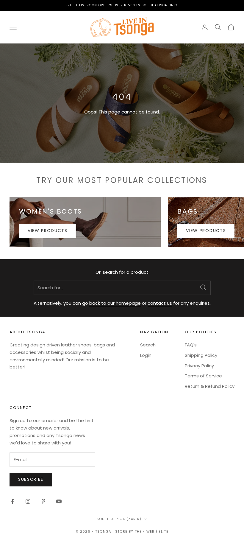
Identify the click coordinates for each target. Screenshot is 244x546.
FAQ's (191, 345)
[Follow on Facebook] (12, 501)
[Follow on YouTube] (59, 501)
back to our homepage (115, 303)
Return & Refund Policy (209, 386)
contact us (160, 303)
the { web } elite (151, 531)
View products (48, 231)
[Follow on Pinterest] (43, 501)
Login (145, 355)
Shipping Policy (201, 355)
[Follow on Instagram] (28, 501)
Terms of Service (203, 376)
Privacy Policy (199, 366)
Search (148, 345)
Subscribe (30, 479)
